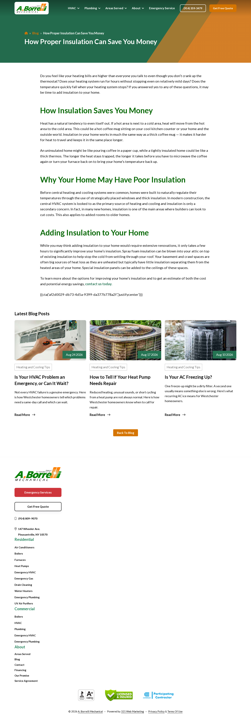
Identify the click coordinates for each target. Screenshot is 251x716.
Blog (17, 659)
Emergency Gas (24, 578)
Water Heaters (23, 590)
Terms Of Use (175, 711)
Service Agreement (26, 680)
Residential (24, 539)
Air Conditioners (24, 547)
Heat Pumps (22, 566)
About (20, 647)
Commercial (25, 608)
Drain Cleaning (23, 584)
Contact (19, 664)
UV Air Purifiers (24, 603)
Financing (20, 670)
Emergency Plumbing (27, 597)
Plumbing (20, 629)
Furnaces (20, 559)
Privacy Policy (156, 711)
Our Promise (22, 675)
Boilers (19, 553)
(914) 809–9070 (27, 518)
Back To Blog (125, 433)
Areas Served (22, 654)
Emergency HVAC (25, 572)
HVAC (18, 622)
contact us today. (98, 284)
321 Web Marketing (132, 711)
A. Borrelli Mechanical (90, 711)
